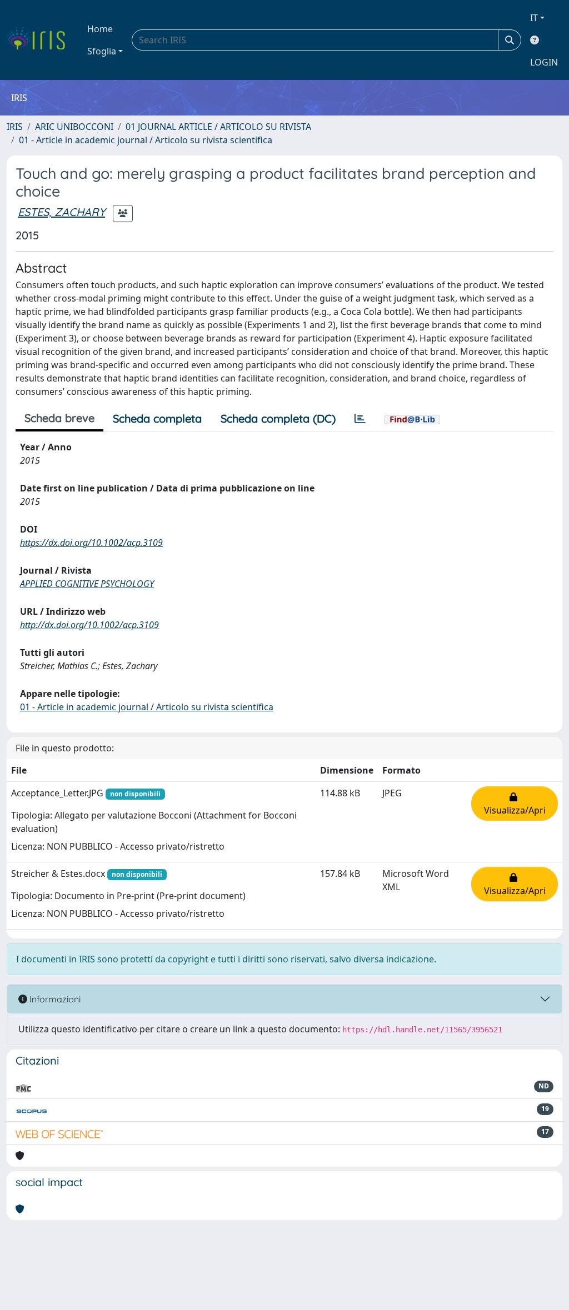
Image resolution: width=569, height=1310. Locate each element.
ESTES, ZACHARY (61, 212)
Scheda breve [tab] (59, 418)
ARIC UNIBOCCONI (74, 127)
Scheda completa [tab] (157, 418)
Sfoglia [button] (101, 51)
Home (100, 29)
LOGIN (544, 62)
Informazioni (54, 999)
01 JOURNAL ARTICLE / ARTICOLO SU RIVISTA (218, 127)
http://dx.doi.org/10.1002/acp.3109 (89, 625)
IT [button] (534, 18)
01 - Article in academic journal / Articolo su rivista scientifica (145, 140)
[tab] (360, 418)
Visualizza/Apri (515, 803)
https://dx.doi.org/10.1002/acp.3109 (91, 542)
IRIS (15, 127)
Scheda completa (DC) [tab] (278, 418)
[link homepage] (40, 40)
